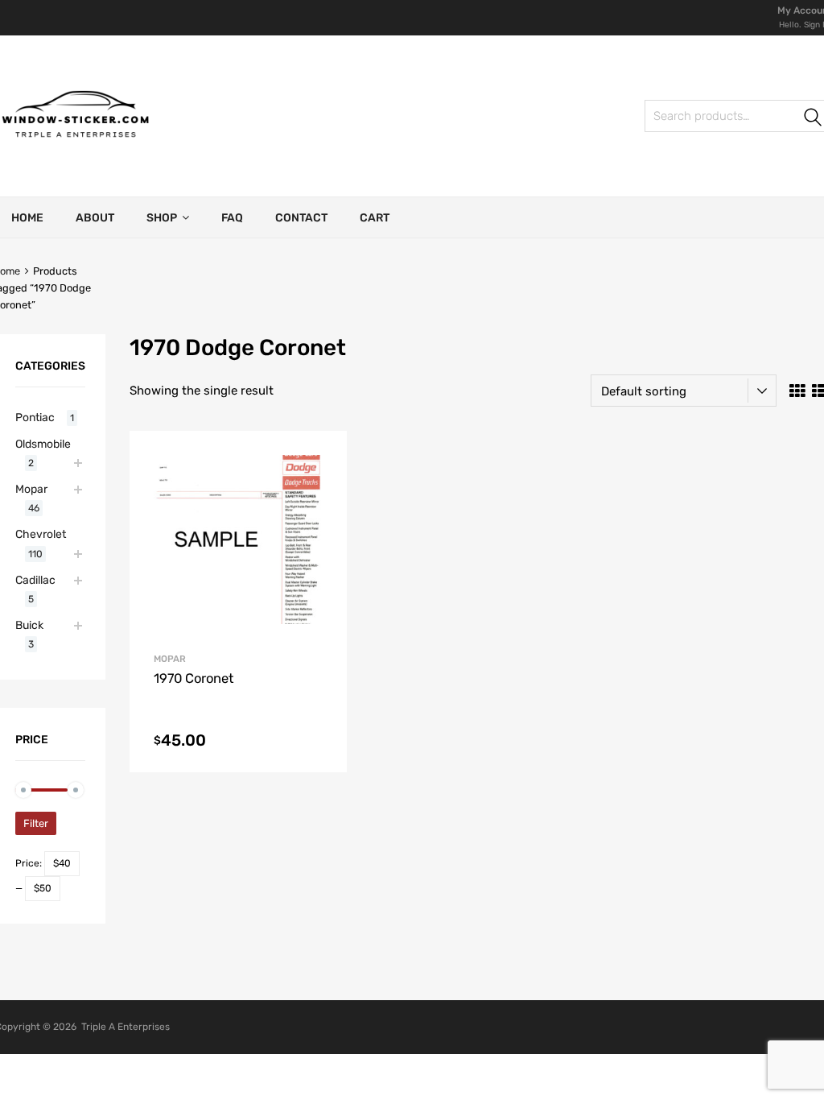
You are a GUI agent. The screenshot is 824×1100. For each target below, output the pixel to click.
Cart (374, 218)
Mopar (170, 658)
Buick (29, 624)
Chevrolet (40, 533)
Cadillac (35, 579)
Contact (301, 218)
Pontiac (35, 417)
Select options (237, 744)
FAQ (232, 218)
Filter (35, 823)
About (95, 218)
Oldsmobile (43, 443)
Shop (161, 218)
